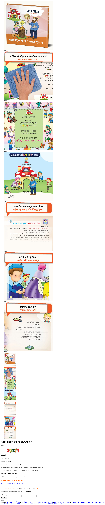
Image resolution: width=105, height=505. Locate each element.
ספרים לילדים (39, 503)
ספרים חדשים (58, 503)
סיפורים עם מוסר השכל (59, 502)
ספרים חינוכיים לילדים (49, 503)
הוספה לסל (3, 497)
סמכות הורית (50, 502)
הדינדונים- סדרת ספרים (92, 502)
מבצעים (73, 502)
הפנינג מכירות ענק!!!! (80, 502)
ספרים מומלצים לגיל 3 (30, 503)
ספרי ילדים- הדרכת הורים (13, 502)
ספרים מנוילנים (4, 503)
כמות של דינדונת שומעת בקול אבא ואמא (11, 496)
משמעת (68, 502)
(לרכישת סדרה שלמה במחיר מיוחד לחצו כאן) (12, 483)
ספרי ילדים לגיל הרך (41, 502)
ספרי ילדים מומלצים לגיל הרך (28, 502)
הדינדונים (101, 502)
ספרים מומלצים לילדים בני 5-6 (16, 503)
